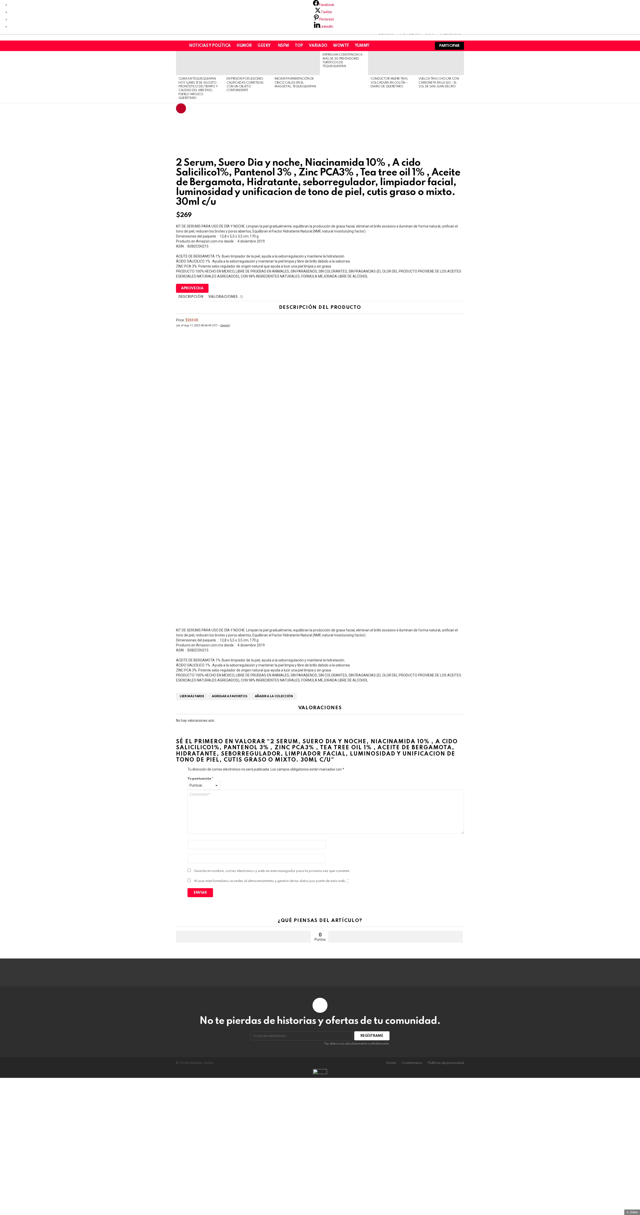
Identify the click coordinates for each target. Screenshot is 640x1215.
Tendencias (181, 108)
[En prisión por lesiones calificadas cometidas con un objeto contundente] (248, 63)
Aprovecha (192, 288)
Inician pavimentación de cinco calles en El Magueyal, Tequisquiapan (295, 82)
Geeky (264, 46)
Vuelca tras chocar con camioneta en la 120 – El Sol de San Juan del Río (438, 82)
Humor (244, 46)
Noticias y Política (210, 46)
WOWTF (341, 46)
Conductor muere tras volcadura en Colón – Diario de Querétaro (389, 82)
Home (391, 1063)
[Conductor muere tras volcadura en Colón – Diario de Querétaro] (392, 63)
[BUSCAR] (424, 46)
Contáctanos (412, 1063)
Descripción (190, 297)
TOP (299, 46)
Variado (318, 46)
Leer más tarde (192, 696)
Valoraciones (225, 297)
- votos (395, 937)
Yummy (362, 46)
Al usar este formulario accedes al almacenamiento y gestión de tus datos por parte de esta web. (271, 881)
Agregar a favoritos (229, 696)
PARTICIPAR (449, 46)
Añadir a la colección (274, 696)
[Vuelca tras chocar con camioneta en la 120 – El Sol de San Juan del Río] (440, 63)
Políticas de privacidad (446, 1063)
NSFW (283, 46)
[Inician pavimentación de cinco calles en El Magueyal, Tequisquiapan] (296, 63)
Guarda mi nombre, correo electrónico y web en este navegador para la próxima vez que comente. (272, 871)
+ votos (243, 937)
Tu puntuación (200, 778)
